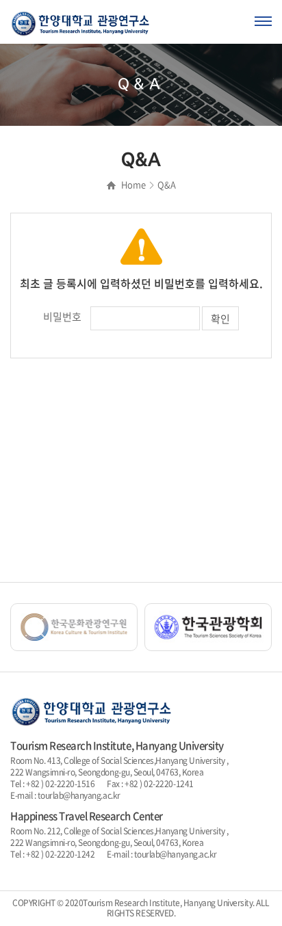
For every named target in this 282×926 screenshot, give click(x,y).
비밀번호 (62, 316)
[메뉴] (263, 22)
